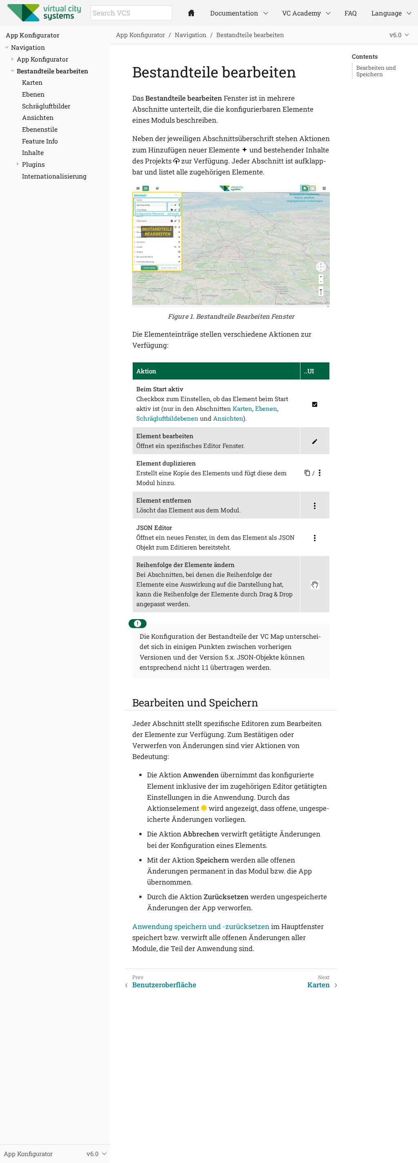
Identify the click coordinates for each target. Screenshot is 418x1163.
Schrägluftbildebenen (167, 418)
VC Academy (301, 13)
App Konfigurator (33, 35)
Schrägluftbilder (46, 106)
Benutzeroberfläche (164, 984)
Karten (32, 82)
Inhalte (33, 152)
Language (386, 13)
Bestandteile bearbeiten (52, 71)
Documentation (234, 13)
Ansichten (37, 117)
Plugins (33, 164)
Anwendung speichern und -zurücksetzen (200, 926)
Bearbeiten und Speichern (376, 71)
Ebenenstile (40, 129)
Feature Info (40, 141)
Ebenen (33, 94)
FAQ (351, 13)
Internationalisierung (54, 176)
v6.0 (395, 35)
